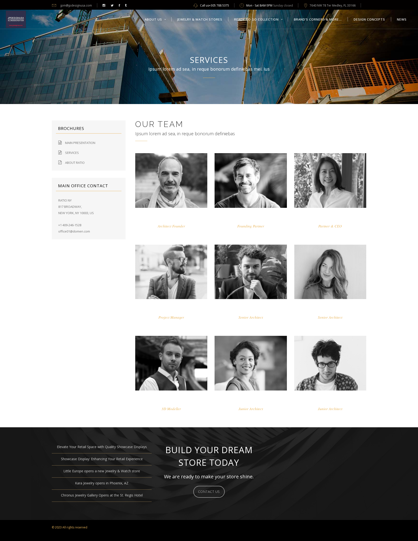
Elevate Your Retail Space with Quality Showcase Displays (102, 446)
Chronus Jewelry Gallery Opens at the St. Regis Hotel (102, 495)
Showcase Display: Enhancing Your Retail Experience (102, 459)
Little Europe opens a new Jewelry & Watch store (101, 471)
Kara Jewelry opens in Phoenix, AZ (101, 483)
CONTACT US (209, 491)
